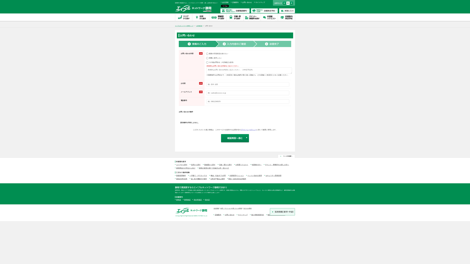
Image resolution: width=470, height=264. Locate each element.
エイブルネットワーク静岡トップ (184, 26)
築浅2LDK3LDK (181, 179)
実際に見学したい (215, 58)
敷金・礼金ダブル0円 (218, 175)
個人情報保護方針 (257, 215)
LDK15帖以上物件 (218, 179)
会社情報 (225, 2)
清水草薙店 (198, 200)
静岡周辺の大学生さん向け (185, 168)
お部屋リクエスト (241, 165)
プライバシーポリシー (249, 130)
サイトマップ (260, 2)
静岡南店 (187, 200)
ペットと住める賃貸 (254, 175)
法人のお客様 (247, 208)
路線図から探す (209, 165)
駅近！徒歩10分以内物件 (237, 179)
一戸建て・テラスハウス (198, 175)
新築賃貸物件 (181, 175)
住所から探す (196, 165)
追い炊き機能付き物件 (199, 179)
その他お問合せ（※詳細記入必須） (222, 62)
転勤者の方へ (256, 165)
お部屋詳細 (199, 26)
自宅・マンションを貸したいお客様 (231, 208)
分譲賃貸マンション (236, 175)
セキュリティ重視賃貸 (273, 175)
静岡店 (178, 200)
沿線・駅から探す (225, 165)
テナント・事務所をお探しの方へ (277, 165)
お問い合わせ (247, 2)
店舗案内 (235, 2)
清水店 (207, 200)
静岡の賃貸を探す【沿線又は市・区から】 (214, 168)
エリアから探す (181, 165)
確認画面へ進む (235, 138)
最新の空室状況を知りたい (218, 54)
